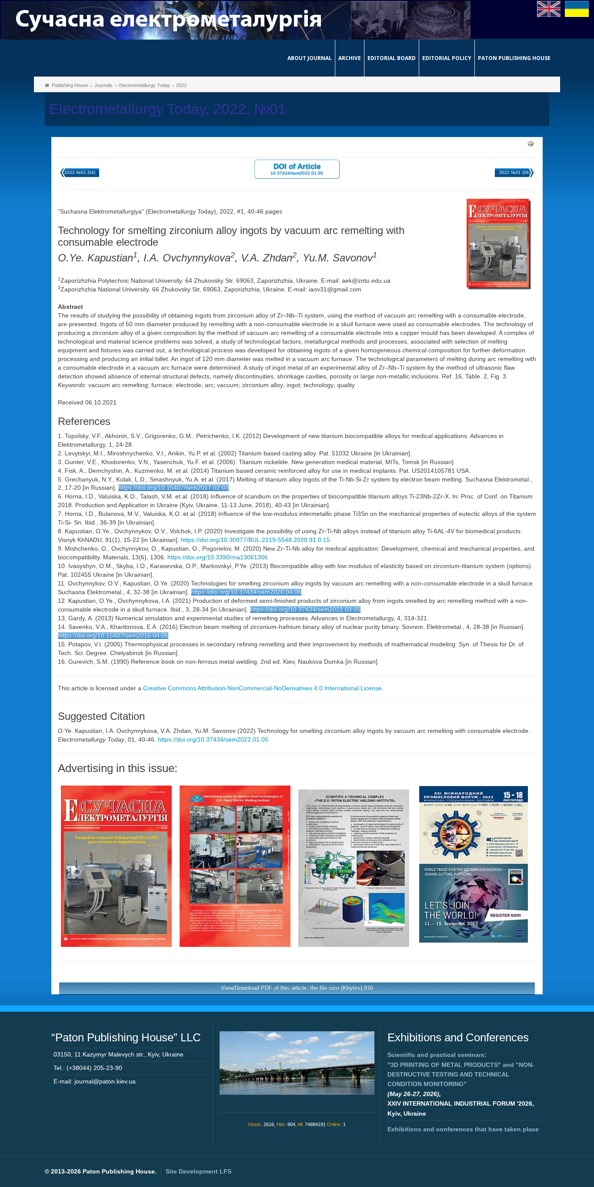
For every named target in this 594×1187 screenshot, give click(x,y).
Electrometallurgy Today (144, 85)
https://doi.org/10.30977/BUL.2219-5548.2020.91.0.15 (255, 539)
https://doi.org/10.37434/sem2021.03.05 (305, 609)
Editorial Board (391, 58)
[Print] (530, 143)
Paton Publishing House (514, 58)
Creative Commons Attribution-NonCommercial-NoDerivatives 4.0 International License (262, 688)
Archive (349, 58)
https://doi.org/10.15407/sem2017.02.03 (173, 487)
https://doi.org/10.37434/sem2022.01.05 (213, 739)
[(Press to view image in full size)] (116, 865)
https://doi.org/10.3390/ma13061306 (217, 557)
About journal (309, 58)
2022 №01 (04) (79, 172)
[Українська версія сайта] (577, 8)
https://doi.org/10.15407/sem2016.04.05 (113, 635)
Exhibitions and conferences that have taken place (463, 1129)
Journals (103, 85)
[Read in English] (549, 8)
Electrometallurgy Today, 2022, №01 (167, 109)
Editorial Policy (446, 58)
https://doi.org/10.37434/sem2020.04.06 (246, 591)
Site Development (198, 1171)
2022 (181, 85)
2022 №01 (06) (514, 172)
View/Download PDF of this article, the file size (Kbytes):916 (297, 988)
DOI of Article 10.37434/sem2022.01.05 (296, 168)
